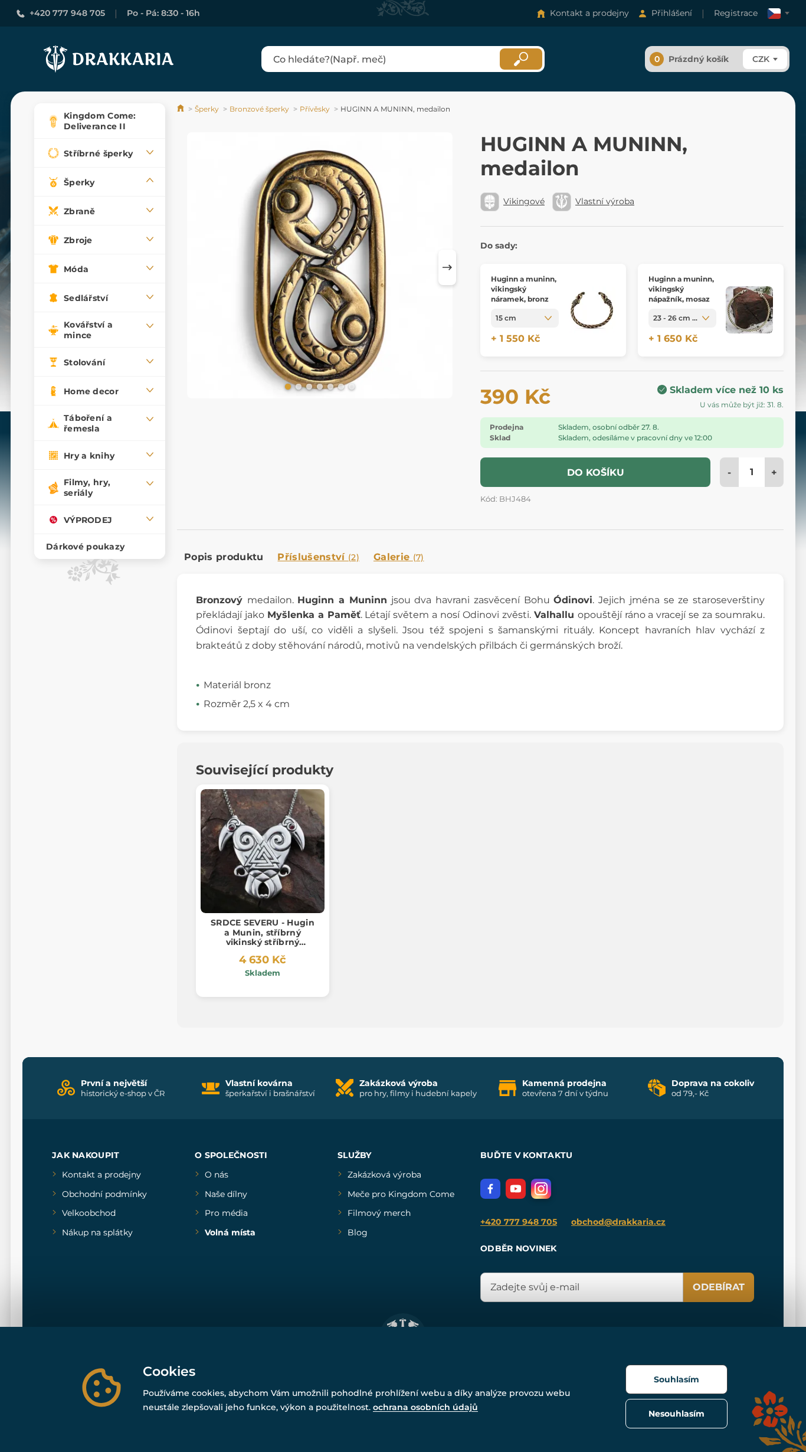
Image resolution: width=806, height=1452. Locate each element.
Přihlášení (671, 13)
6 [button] (340, 386)
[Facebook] (490, 1189)
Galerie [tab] (398, 557)
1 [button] (286, 386)
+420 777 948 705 (67, 13)
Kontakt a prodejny (589, 13)
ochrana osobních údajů (425, 1407)
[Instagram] (541, 1189)
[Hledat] (521, 59)
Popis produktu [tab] (223, 557)
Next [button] (447, 267)
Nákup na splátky (97, 1232)
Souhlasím (676, 1379)
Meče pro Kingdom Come (401, 1194)
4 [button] (318, 386)
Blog (358, 1232)
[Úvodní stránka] (181, 108)
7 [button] (350, 386)
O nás (216, 1174)
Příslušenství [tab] (318, 557)
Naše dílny (226, 1194)
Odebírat (719, 1287)
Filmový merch (379, 1213)
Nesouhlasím (676, 1413)
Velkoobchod (89, 1213)
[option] (320, 267)
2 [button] (297, 386)
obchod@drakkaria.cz (618, 1221)
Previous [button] (192, 267)
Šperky (207, 108)
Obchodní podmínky (104, 1194)
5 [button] (329, 386)
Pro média (226, 1213)
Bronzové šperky (259, 108)
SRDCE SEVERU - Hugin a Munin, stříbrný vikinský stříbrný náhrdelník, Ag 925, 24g (262, 937)
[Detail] (591, 310)
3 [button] (308, 386)
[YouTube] (516, 1189)
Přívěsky (315, 108)
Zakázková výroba (384, 1174)
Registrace (736, 13)
